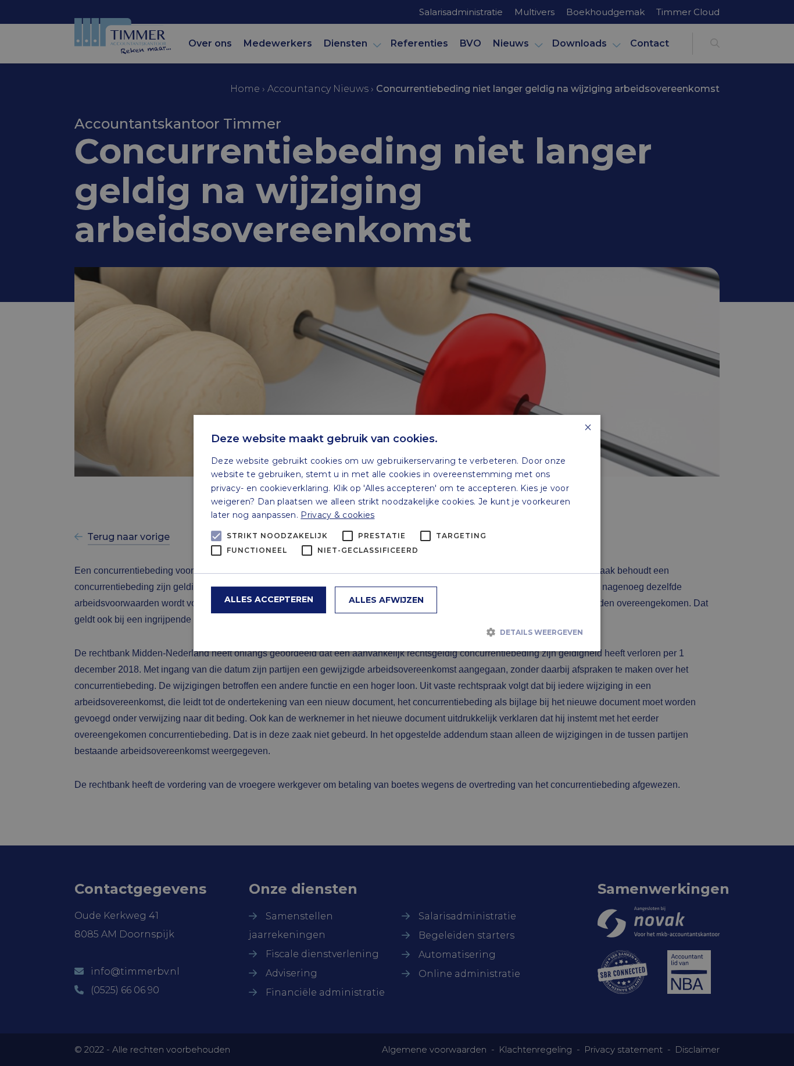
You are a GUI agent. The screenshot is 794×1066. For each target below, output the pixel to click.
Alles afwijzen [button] (386, 600)
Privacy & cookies (337, 515)
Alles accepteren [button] (268, 599)
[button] (397, 632)
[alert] (397, 533)
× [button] (587, 428)
